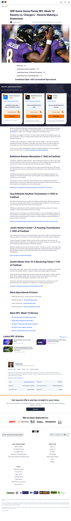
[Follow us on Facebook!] (51, 434)
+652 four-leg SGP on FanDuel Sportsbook (36, 150)
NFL (6, 6)
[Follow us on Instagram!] (61, 434)
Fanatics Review (51, 101)
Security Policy (19, 484)
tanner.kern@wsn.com (29, 381)
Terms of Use (18, 474)
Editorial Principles (19, 469)
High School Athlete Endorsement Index (18, 456)
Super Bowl (13, 131)
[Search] (65, 2)
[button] (69, 2)
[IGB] (24, 492)
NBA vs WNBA (18, 446)
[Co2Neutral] (61, 492)
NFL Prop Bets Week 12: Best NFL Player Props (24, 317)
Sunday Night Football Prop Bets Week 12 (23, 320)
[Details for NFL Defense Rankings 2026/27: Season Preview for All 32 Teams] (41, 342)
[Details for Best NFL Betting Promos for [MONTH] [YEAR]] (8, 342)
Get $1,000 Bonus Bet (29, 303)
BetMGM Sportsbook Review (32, 101)
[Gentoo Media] (34, 492)
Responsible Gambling (52, 456)
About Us (52, 446)
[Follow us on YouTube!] (58, 434)
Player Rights (18, 479)
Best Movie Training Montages (19, 454)
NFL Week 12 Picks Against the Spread (22, 327)
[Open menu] (68, 2)
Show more (62, 337)
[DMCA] (10, 492)
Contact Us (52, 449)
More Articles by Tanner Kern (15, 377)
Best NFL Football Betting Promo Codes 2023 (24, 330)
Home (3, 6)
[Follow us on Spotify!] (64, 434)
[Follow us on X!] (54, 434)
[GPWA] (54, 492)
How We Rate (52, 454)
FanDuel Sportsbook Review (10, 101)
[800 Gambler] (44, 492)
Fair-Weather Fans (18, 451)
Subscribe (35, 409)
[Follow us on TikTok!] (68, 434)
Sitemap (52, 461)
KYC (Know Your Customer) (18, 481)
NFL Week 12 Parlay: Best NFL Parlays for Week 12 (25, 324)
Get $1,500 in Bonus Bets (31, 300)
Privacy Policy (18, 471)
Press (52, 459)
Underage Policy (18, 476)
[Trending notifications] (61, 2)
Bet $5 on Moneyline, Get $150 (32, 306)
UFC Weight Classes (18, 449)
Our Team (52, 451)
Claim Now (12, 116)
